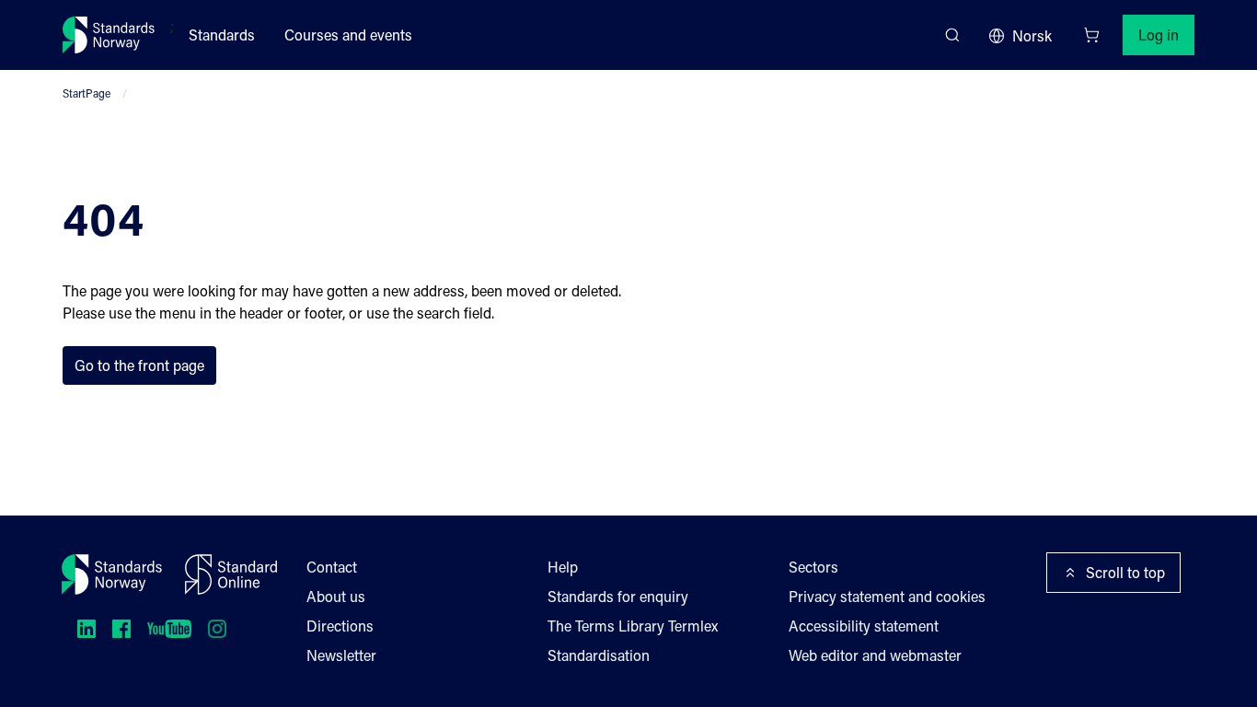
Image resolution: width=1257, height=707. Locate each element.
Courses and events (348, 34)
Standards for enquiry (618, 596)
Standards (222, 34)
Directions (340, 625)
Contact (331, 566)
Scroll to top (1125, 572)
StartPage (86, 93)
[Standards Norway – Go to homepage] (109, 35)
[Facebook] (121, 629)
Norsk (1032, 35)
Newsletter (341, 655)
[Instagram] (217, 629)
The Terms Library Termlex (633, 625)
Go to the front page (139, 365)
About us (335, 596)
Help (563, 566)
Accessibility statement (864, 625)
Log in (1158, 34)
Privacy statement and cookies (887, 596)
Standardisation (599, 655)
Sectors (813, 566)
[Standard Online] (231, 574)
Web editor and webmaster (875, 655)
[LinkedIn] (86, 629)
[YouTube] (169, 629)
